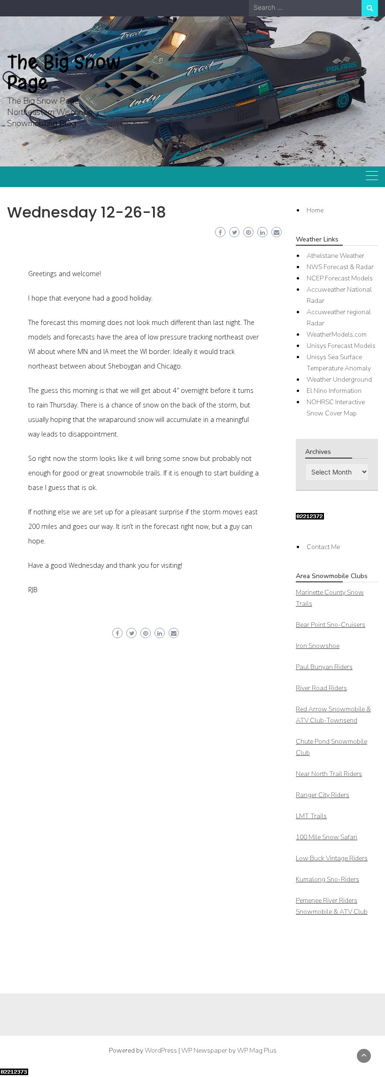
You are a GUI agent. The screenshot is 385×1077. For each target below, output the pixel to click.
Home (315, 210)
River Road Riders (321, 688)
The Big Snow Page (64, 72)
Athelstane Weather (335, 255)
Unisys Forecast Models (341, 345)
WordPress (161, 1050)
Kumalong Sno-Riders (327, 879)
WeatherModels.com (337, 334)
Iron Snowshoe (317, 645)
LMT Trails (311, 816)
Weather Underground (339, 379)
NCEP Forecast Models (340, 278)
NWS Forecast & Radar (340, 267)
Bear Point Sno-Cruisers (330, 624)
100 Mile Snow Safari (326, 837)
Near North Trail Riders (329, 773)
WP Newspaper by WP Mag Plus (229, 1050)
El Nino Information (334, 390)
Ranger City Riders (322, 795)
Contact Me (323, 546)
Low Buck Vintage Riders (332, 858)
